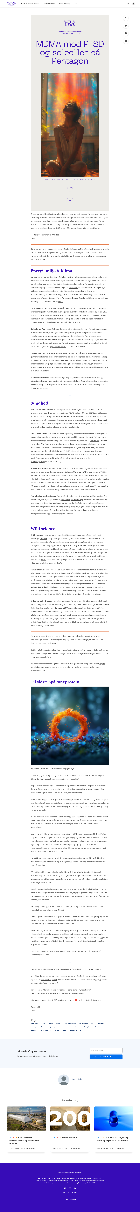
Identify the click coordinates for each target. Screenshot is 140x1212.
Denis (33, 238)
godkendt (35, 360)
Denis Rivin (77, 1079)
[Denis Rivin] (63, 1079)
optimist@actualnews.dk (73, 1172)
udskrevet (94, 440)
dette (43, 559)
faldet (61, 413)
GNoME (43, 538)
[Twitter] (126, 25)
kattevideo (38, 608)
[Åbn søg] (128, 3)
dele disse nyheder (49, 979)
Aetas (64, 1030)
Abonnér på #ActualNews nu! (106, 1057)
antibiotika (74, 1027)
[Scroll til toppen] (126, 18)
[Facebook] (126, 33)
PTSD (43, 1023)
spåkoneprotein (75, 1030)
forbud (44, 381)
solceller (101, 1023)
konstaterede (75, 364)
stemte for (51, 291)
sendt (64, 601)
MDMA (51, 1023)
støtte (99, 249)
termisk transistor (45, 1030)
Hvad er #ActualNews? (30, 4)
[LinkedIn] (126, 41)
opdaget (85, 468)
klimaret (59, 1023)
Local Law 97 (101, 308)
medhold (100, 277)
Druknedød (34, 1023)
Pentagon (34, 1027)
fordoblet (73, 287)
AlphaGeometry (85, 542)
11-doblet (67, 322)
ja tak (60, 301)
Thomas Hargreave (83, 834)
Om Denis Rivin (49, 4)
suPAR (57, 1030)
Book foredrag (65, 4)
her (49, 371)
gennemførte (47, 423)
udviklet (72, 570)
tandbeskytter (86, 1027)
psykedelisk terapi (60, 1027)
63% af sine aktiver (58, 346)
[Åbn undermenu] (76, 3)
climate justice (70, 1023)
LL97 (92, 1023)
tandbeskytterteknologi (72, 499)
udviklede (52, 451)
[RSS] (75, 1189)
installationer (36, 336)
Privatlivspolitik (70, 1199)
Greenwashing (46, 1027)
